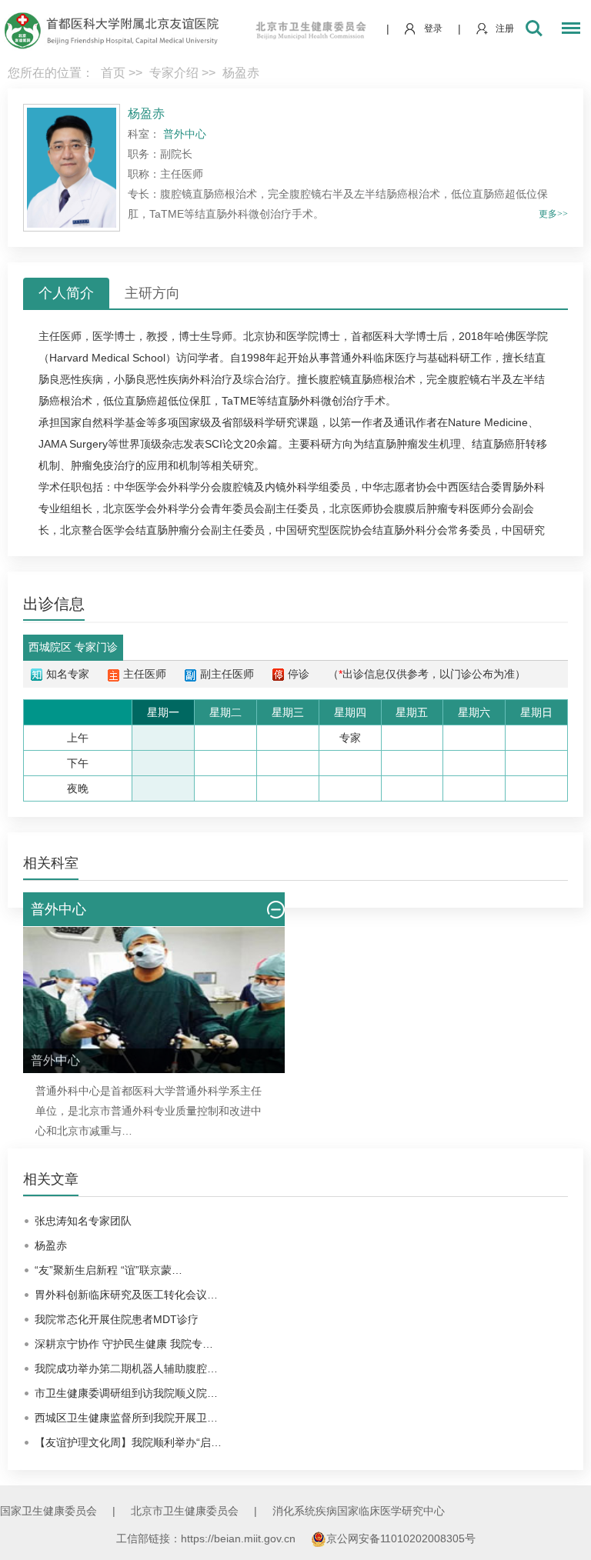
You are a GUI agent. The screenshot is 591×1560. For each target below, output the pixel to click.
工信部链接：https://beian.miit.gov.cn (207, 1538)
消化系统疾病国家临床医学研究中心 (358, 1511)
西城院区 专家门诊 (73, 647)
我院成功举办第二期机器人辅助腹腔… (126, 1368)
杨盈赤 (51, 1245)
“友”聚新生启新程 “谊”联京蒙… (108, 1270)
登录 (433, 28)
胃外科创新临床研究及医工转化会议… (126, 1294)
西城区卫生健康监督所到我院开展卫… (126, 1418)
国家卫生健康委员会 (48, 1511)
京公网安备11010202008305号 (401, 1538)
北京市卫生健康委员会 (185, 1511)
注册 (505, 28)
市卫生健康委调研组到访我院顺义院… (126, 1393)
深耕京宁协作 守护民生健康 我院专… (124, 1344)
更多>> (553, 213)
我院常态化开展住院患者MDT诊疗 (117, 1319)
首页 (113, 72)
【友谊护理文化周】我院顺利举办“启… (128, 1442)
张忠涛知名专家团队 (83, 1221)
